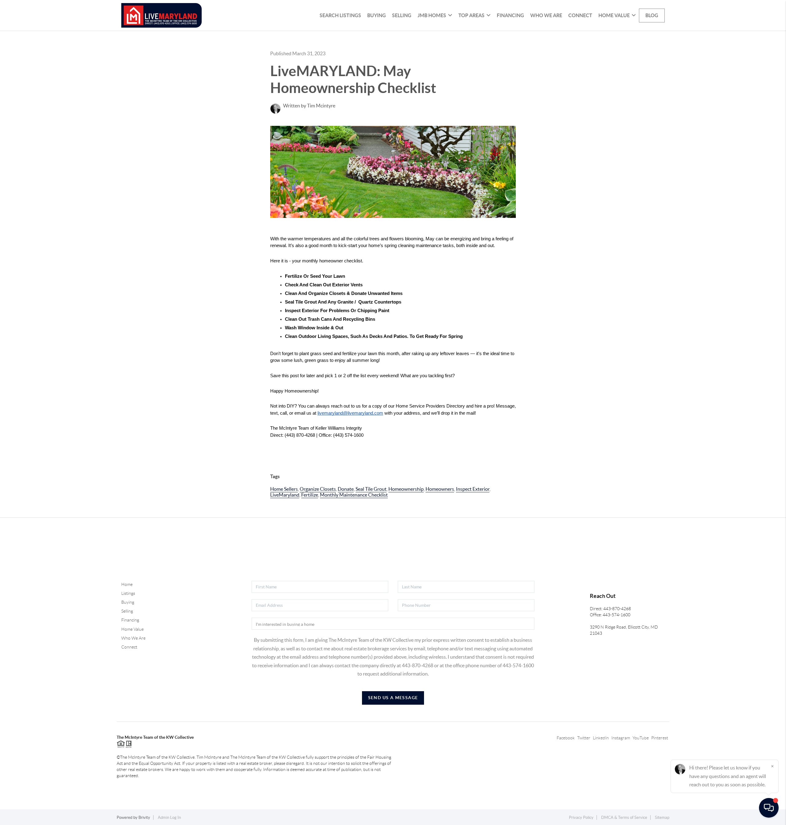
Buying (376, 15)
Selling (401, 15)
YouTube (640, 737)
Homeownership (406, 489)
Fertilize (309, 495)
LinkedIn (601, 737)
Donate (346, 489)
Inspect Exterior (472, 489)
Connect (580, 15)
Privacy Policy (581, 817)
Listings (128, 593)
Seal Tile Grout (371, 489)
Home (127, 584)
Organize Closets (318, 489)
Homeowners (440, 489)
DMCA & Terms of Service (624, 817)
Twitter (583, 737)
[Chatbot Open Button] (769, 808)
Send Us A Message (393, 697)
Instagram (620, 737)
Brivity (144, 817)
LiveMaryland (284, 495)
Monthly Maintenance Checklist (354, 495)
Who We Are (546, 15)
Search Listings (340, 15)
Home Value (132, 629)
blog (651, 15)
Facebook (566, 737)
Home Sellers (284, 489)
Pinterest (659, 737)
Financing (510, 15)
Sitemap (662, 817)
